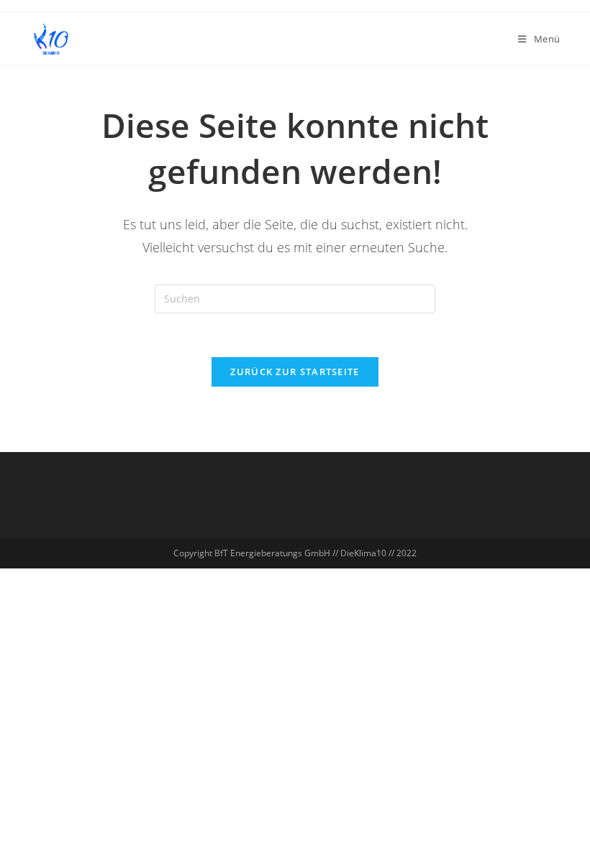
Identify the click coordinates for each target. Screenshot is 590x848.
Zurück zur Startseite (294, 371)
